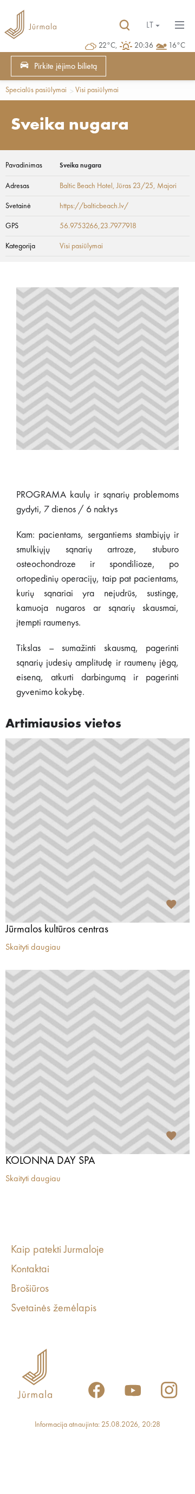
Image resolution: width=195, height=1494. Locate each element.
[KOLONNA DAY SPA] (97, 1062)
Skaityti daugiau (33, 947)
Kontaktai (30, 1269)
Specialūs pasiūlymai (36, 90)
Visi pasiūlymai (97, 90)
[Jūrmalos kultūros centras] (97, 830)
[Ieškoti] (124, 25)
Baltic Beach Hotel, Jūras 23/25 (106, 186)
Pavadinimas (23, 165)
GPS (11, 226)
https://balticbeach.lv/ (94, 206)
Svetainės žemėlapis (53, 1308)
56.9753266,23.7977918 (98, 226)
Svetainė (18, 206)
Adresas (17, 186)
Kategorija (20, 246)
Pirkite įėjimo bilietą (65, 66)
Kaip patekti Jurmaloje (57, 1250)
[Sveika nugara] (97, 368)
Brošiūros (30, 1289)
